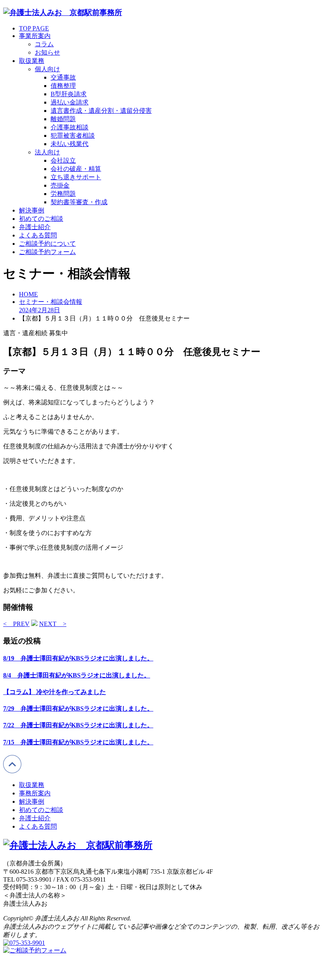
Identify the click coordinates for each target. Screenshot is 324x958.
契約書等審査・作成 (79, 202)
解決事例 (31, 210)
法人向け (47, 152)
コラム (44, 44)
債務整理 (63, 85)
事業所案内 (35, 35)
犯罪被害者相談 (73, 135)
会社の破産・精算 (76, 168)
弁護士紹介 (35, 227)
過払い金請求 (70, 102)
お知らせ (47, 52)
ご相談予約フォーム (47, 252)
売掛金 (60, 185)
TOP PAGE (34, 28)
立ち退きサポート (76, 177)
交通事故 (63, 77)
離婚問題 (63, 119)
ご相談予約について (47, 243)
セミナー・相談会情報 (50, 301)
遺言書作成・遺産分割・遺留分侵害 (101, 110)
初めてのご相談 (41, 218)
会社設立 (63, 160)
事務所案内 (35, 793)
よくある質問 (38, 235)
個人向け (47, 69)
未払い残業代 (70, 143)
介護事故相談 (70, 127)
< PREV (16, 623)
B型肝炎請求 (69, 94)
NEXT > (52, 623)
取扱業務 (31, 60)
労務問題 (63, 193)
